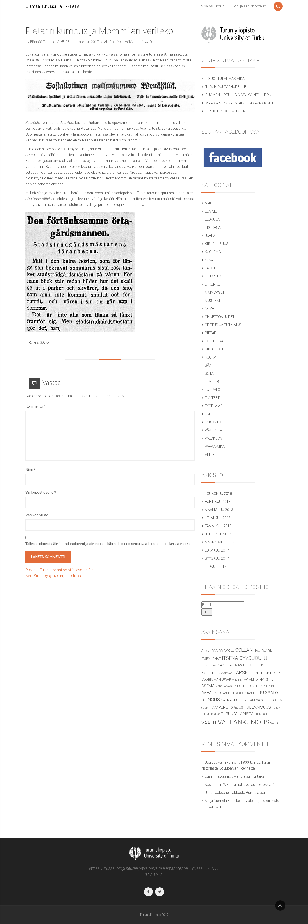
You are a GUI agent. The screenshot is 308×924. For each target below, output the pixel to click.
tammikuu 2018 (218, 526)
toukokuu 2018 (218, 493)
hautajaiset (264, 650)
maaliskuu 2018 (219, 510)
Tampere (219, 707)
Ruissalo (268, 692)
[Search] (278, 5)
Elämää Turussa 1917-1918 (52, 6)
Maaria (207, 680)
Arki (209, 203)
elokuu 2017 (216, 566)
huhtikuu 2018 (217, 501)
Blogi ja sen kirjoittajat (248, 6)
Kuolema (213, 252)
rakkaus (240, 693)
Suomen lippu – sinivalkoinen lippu (238, 95)
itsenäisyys (236, 658)
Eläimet (212, 211)
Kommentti (35, 406)
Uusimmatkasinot (218, 776)
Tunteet (212, 398)
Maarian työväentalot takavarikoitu (239, 103)
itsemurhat (211, 659)
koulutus (210, 673)
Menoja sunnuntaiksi (249, 776)
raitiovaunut (223, 693)
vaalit (209, 723)
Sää (208, 365)
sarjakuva (251, 700)
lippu (256, 673)
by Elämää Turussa (40, 42)
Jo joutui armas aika (225, 79)
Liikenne (212, 284)
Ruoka (210, 357)
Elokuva (212, 219)
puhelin (269, 686)
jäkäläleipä (208, 665)
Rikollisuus (216, 349)
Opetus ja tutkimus (223, 325)
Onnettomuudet (219, 317)
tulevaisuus (257, 707)
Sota (209, 373)
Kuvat (210, 260)
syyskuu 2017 (217, 558)
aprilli (229, 650)
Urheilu (212, 414)
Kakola (224, 665)
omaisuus (230, 686)
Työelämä (214, 406)
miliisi (239, 680)
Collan (244, 650)
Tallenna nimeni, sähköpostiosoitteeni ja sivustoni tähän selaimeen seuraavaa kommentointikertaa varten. (107, 544)
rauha (252, 693)
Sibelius (267, 700)
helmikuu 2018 (218, 518)
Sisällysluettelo (213, 6)
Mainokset (215, 292)
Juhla (210, 236)
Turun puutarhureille (225, 87)
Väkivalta (132, 42)
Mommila (251, 680)
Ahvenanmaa (212, 650)
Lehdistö (213, 276)
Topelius (236, 708)
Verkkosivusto (36, 515)
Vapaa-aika (215, 446)
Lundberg (272, 673)
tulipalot (213, 390)
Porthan (255, 686)
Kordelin (256, 665)
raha (206, 692)
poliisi (242, 686)
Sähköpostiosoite (40, 492)
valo (274, 723)
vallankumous (243, 722)
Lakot (210, 268)
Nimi (30, 470)
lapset (242, 672)
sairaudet (231, 700)
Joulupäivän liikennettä (237, 768)
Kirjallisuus (216, 244)
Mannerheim (224, 680)
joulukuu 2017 (218, 534)
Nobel (219, 686)
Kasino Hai (213, 784)
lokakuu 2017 (217, 550)
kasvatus (240, 665)
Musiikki (212, 300)
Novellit (213, 308)
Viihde (210, 454)
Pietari (211, 333)
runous (210, 699)
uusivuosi (260, 714)
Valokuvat (214, 438)
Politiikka (116, 42)
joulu (259, 658)
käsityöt (226, 673)
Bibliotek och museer (225, 111)
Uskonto (213, 422)
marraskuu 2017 (220, 542)
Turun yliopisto (237, 713)
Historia (213, 227)
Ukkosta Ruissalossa (248, 792)
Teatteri (212, 381)
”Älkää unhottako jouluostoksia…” (248, 784)
